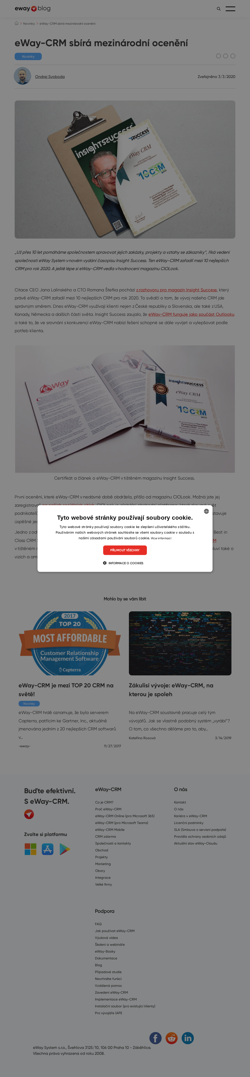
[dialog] (125, 538)
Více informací (161, 538)
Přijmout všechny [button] (124, 550)
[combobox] (206, 511)
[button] (124, 563)
